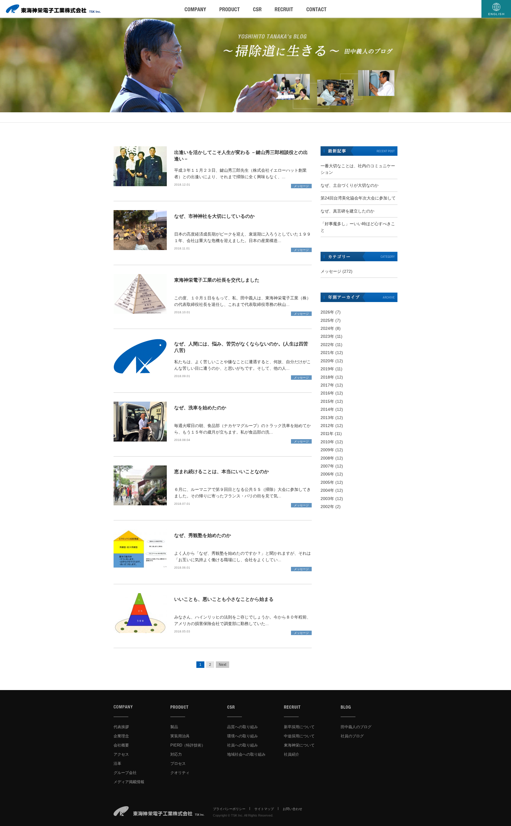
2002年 (327, 506)
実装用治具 (180, 736)
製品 (174, 727)
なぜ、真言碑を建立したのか (347, 211)
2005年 (327, 482)
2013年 (327, 417)
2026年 (327, 312)
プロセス (178, 763)
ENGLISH (496, 14)
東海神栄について (299, 745)
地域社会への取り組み (246, 754)
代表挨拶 (121, 727)
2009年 (327, 449)
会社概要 (121, 745)
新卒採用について (299, 727)
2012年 (327, 425)
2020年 (327, 360)
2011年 (327, 433)
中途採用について (299, 736)
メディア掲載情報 (129, 782)
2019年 (327, 368)
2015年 (327, 401)
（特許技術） (187, 745)
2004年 (327, 490)
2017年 (327, 385)
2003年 (327, 498)
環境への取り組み (242, 736)
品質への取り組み (242, 727)
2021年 (327, 352)
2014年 (327, 409)
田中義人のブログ (356, 727)
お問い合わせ (292, 809)
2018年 (327, 377)
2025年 (327, 320)
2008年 (327, 458)
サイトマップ (264, 809)
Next (222, 665)
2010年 (327, 441)
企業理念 (121, 736)
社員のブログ (352, 736)
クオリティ (180, 772)
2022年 (327, 344)
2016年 (327, 393)
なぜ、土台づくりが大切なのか (350, 185)
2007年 (327, 466)
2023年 (327, 336)
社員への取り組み (242, 745)
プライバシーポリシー (229, 809)
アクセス (121, 754)
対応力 (176, 754)
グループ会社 (125, 772)
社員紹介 (291, 754)
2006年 (327, 474)
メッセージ (301, 186)
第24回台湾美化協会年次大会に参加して (358, 198)
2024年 (327, 328)
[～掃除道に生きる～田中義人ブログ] (255, 65)
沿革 (117, 763)
